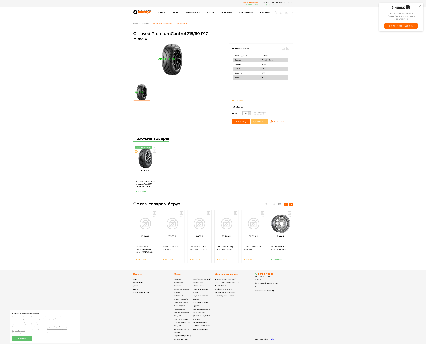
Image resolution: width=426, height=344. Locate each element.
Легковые (145, 23)
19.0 (266, 204)
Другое (210, 13)
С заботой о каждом (181, 302)
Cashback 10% (179, 296)
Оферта (258, 279)
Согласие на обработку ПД (264, 291)
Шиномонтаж (246, 13)
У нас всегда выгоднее (181, 319)
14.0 (279, 204)
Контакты (265, 13)
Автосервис (226, 13)
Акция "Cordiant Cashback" (202, 279)
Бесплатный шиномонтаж (201, 326)
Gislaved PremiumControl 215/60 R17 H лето (170, 23)
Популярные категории (141, 292)
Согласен (22, 338)
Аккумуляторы (193, 13)
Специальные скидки (200, 322)
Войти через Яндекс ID (401, 26)
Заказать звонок (252, 5)
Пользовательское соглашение (266, 287)
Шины (135, 23)
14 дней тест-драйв (181, 299)
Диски (175, 13)
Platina (272, 339)
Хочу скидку (279, 121)
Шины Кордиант (179, 306)
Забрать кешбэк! (198, 286)
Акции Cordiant (198, 282)
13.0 (273, 204)
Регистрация (288, 2)
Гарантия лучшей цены (200, 329)
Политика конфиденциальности (266, 283)
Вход (281, 2)
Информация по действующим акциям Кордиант (181, 312)
